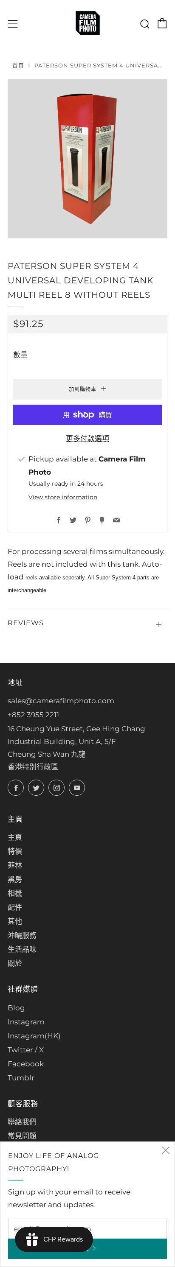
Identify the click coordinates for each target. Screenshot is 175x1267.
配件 (15, 907)
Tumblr (21, 1078)
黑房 (15, 879)
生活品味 (22, 949)
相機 (15, 893)
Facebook (26, 1064)
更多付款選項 (87, 438)
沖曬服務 (22, 935)
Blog (16, 1008)
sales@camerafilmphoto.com (61, 700)
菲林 (15, 865)
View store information (62, 497)
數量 (20, 355)
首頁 (18, 65)
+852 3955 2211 (33, 714)
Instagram (26, 1022)
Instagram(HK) (34, 1036)
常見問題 (22, 1136)
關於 (15, 963)
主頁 (15, 837)
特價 (15, 851)
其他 (15, 921)
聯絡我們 (22, 1122)
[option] (87, 158)
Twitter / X (26, 1050)
